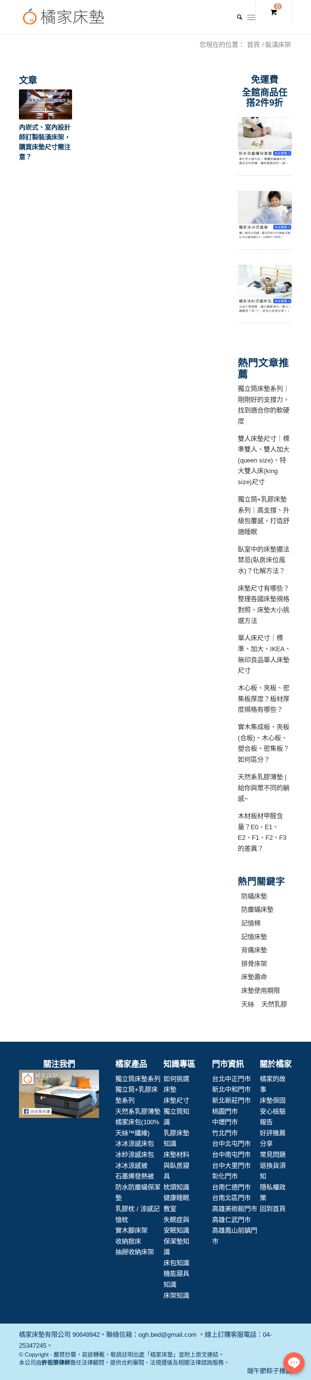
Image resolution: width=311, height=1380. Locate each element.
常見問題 (273, 1154)
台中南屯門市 (231, 1154)
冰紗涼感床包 (134, 1154)
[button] (45, 104)
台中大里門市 (231, 1165)
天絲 (247, 1004)
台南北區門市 (231, 1197)
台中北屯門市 (231, 1143)
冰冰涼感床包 (134, 1143)
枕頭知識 (176, 1187)
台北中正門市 (231, 1078)
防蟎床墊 (254, 896)
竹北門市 (225, 1133)
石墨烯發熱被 (134, 1176)
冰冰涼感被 (131, 1165)
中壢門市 (225, 1122)
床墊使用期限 (260, 990)
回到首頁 (273, 1208)
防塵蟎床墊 (257, 909)
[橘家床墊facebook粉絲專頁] (59, 1095)
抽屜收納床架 (134, 1252)
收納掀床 (128, 1241)
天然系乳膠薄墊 (137, 1111)
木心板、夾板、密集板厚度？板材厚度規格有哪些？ (263, 699)
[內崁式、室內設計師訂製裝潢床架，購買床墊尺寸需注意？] (45, 104)
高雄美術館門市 (234, 1208)
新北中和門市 (231, 1089)
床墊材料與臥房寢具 (176, 1165)
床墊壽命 (254, 977)
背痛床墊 (254, 950)
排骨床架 (254, 963)
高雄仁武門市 (231, 1219)
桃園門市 (225, 1111)
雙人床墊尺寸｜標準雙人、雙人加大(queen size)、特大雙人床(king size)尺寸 (263, 460)
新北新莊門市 (231, 1100)
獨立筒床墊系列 (137, 1078)
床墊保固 (273, 1100)
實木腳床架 (131, 1230)
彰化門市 (225, 1176)
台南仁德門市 (231, 1187)
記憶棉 (251, 923)
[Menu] (251, 17)
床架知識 (176, 1295)
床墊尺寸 (176, 1100)
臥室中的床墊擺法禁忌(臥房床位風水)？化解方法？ (263, 560)
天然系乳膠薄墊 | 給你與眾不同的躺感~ (263, 788)
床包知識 (176, 1263)
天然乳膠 (274, 1004)
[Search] (235, 17)
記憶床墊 (254, 936)
